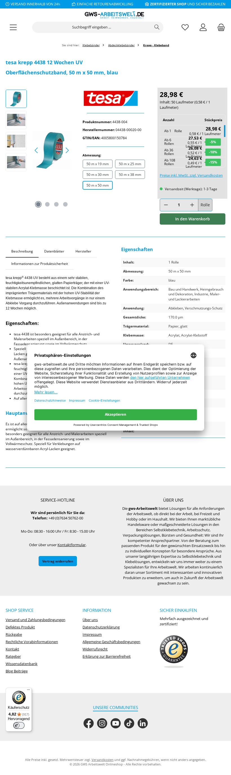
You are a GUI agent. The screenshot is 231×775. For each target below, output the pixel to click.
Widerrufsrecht (95, 649)
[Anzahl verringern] (166, 205)
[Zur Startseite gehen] (115, 15)
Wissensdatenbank (21, 663)
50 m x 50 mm (97, 185)
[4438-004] (51, 150)
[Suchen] (157, 27)
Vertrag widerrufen (57, 561)
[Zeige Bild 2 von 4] (47, 204)
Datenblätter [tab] (54, 251)
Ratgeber (13, 656)
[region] (38, 150)
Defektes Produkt (20, 627)
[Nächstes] (67, 150)
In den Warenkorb (192, 219)
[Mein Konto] (203, 27)
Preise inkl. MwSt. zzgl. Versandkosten (191, 175)
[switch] (19, 725)
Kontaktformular (71, 544)
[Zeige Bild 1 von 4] (38, 204)
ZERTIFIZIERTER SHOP (168, 4)
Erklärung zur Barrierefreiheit (107, 656)
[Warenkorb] (219, 27)
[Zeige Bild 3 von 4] (56, 204)
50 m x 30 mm (97, 174)
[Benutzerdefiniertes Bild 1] (174, 651)
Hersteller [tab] (83, 251)
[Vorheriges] (36, 150)
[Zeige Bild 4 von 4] (65, 204)
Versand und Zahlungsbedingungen (35, 619)
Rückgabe (14, 634)
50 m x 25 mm (130, 163)
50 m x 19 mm (97, 163)
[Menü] (13, 27)
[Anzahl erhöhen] (192, 205)
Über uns (90, 619)
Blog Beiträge (17, 671)
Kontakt (12, 649)
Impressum (92, 634)
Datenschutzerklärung (101, 627)
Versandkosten (103, 760)
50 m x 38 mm (130, 174)
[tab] (22, 251)
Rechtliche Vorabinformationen (32, 641)
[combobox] (91, 27)
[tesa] (115, 98)
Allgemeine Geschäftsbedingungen (111, 641)
